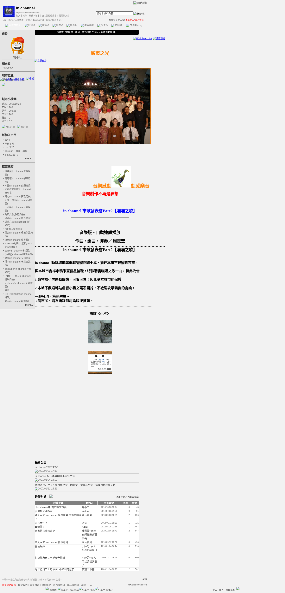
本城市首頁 (14, 25)
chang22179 (11, 154)
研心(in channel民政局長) (18, 196)
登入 (214, 590)
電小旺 (17, 57)
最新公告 (41, 462)
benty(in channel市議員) (17, 250)
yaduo (85, 511)
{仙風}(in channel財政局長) (19, 254)
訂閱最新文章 (63, 16)
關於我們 (23, 585)
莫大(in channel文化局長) (18, 258)
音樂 (28, 20)
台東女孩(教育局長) (15, 214)
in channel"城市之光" (46, 467)
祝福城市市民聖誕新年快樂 (50, 557)
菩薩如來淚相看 (44, 511)
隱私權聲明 (73, 585)
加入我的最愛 (48, 16)
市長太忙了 (41, 522)
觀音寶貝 (87, 515)
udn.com (143, 584)
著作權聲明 (59, 585)
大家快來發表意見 (45, 530)
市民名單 (10, 127)
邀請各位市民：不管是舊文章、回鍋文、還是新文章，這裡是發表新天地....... (78, 484)
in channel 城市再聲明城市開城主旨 (55, 476)
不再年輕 (9, 143)
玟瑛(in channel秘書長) (17, 240)
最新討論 (41, 496)
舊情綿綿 (40, 546)
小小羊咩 (9, 147)
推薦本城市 (34, 16)
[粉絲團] (47, 588)
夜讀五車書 (88, 569)
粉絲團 (53, 590)
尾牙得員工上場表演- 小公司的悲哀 (54, 569)
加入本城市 (21, 16)
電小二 (85, 507)
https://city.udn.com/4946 (28, 12)
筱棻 (7, 290)
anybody (8, 67)
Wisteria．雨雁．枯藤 (16, 151)
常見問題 (34, 585)
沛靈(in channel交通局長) (18, 185)
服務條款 (46, 585)
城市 (11, 20)
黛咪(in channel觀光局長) (18, 218)
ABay (85, 526)
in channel (25, 8)
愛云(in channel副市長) (17, 301)
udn (4, 20)
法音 (84, 522)
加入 (221, 590)
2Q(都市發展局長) (14, 229)
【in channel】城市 (41, 20)
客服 (83, 585)
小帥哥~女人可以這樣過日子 (89, 550)
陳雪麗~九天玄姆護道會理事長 (89, 534)
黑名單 (24, 127)
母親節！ (40, 526)
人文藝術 (19, 20)
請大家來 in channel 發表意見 (51, 542)
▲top (144, 579)
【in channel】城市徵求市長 (50, 507)
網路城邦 (142, 2)
